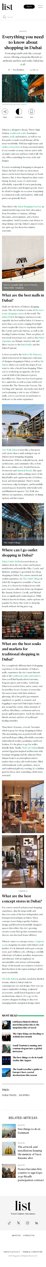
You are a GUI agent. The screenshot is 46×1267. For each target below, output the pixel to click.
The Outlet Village (31, 579)
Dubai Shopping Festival (29, 207)
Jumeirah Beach (24, 471)
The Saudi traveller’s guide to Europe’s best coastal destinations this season (27, 1072)
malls (12, 137)
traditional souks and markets (26, 676)
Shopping (24, 1095)
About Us (16, 1235)
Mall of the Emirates (31, 355)
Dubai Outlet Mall (10, 562)
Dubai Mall (7, 317)
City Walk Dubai (9, 450)
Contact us (28, 1235)
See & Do (23, 31)
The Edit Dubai (9, 979)
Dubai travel (9, 1095)
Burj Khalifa (26, 345)
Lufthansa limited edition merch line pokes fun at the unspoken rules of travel (26, 1025)
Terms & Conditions (32, 1252)
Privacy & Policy (12, 1252)
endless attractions (11, 147)
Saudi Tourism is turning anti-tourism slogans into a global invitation (27, 1049)
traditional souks (18, 133)
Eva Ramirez (18, 70)
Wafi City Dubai (29, 748)
